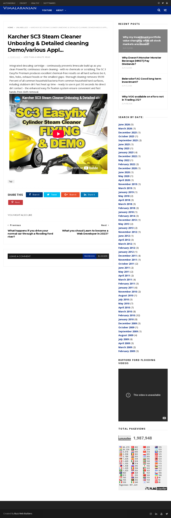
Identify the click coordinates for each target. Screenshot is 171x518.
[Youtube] (167, 3)
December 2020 (127, 168)
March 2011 (125, 279)
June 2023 (124, 144)
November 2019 (127, 184)
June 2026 (124, 124)
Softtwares (49, 3)
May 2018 (123, 196)
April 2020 (124, 180)
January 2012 (126, 251)
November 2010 (127, 291)
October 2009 (126, 327)
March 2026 (125, 128)
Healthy (35, 3)
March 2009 (125, 347)
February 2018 (126, 208)
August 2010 (125, 295)
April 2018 (124, 200)
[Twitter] (163, 3)
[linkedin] (156, 513)
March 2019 (125, 188)
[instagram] (158, 3)
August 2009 (125, 335)
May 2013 (123, 223)
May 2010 (123, 303)
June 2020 (124, 172)
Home (10, 27)
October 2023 (126, 136)
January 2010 (126, 319)
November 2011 (127, 259)
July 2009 (123, 339)
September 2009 (128, 331)
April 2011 (124, 275)
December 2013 (127, 219)
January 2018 (126, 212)
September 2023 (128, 140)
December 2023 (127, 132)
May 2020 (123, 176)
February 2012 (126, 247)
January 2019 (126, 192)
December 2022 (127, 156)
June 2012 (124, 235)
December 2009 (127, 323)
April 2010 (124, 307)
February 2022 (126, 164)
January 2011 (126, 287)
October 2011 (126, 263)
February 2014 (126, 215)
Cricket (23, 3)
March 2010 (125, 311)
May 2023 (123, 148)
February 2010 (126, 315)
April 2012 (124, 239)
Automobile (9, 3)
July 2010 (123, 299)
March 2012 (125, 243)
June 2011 (124, 267)
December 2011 (127, 255)
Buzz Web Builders (23, 513)
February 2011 (126, 283)
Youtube (47, 10)
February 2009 (126, 351)
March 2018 (125, 204)
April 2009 (124, 343)
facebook (89, 256)
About (59, 10)
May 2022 (123, 160)
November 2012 (127, 232)
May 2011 (123, 271)
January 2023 (126, 152)
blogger (102, 256)
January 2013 (126, 227)
